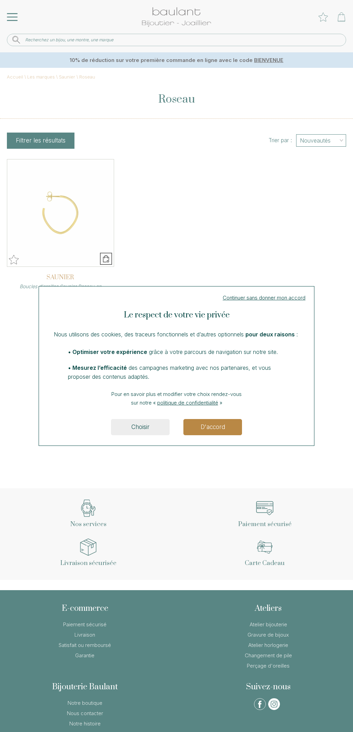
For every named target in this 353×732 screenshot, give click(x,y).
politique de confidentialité (187, 402)
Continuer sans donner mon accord (264, 297)
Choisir (140, 426)
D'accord (213, 426)
